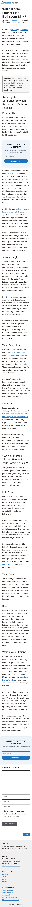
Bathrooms (15, 20)
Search (26, 834)
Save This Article (16, 161)
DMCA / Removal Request (10, 900)
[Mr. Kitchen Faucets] (9, 2)
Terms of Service (7, 890)
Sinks (18, 22)
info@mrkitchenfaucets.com (11, 866)
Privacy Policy (6, 895)
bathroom (24, 30)
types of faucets (12, 297)
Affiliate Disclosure (8, 892)
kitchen (14, 30)
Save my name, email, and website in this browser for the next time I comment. (15, 814)
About (4, 879)
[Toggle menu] (29, 3)
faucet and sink (8, 564)
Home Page (6, 874)
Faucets (14, 22)
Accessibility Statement (9, 897)
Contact (4, 881)
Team (4, 877)
